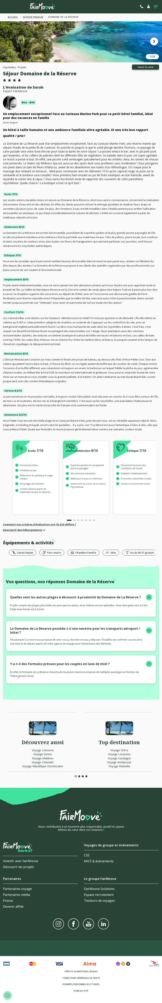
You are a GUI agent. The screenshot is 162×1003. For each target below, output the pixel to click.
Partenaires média (16, 895)
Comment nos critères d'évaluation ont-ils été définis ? (39, 524)
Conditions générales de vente (81, 977)
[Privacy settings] (7, 995)
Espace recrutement (99, 895)
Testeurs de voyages (99, 900)
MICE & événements (99, 861)
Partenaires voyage (17, 889)
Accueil (13, 16)
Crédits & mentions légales (81, 971)
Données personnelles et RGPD (81, 984)
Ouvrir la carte (146, 66)
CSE (86, 855)
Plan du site (81, 990)
